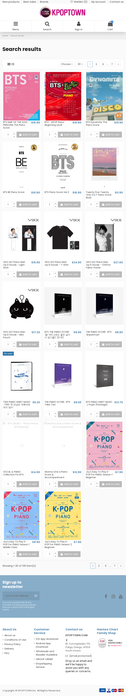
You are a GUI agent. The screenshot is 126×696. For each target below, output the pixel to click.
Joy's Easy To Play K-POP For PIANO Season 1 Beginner (99, 474)
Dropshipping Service (44, 665)
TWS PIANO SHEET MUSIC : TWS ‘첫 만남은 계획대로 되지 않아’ (17, 404)
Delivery (9, 648)
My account (98, 1)
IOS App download (47, 639)
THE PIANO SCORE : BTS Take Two (57, 403)
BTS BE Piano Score (13, 192)
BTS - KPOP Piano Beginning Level (54, 123)
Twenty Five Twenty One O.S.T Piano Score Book (98, 195)
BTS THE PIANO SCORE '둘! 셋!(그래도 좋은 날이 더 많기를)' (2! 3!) (57, 334)
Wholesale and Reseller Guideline (46, 652)
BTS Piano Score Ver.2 (57, 192)
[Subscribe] (36, 595)
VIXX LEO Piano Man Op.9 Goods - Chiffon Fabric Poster (98, 264)
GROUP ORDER (44, 659)
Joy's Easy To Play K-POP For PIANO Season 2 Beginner (58, 544)
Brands (44, 1)
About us (9, 635)
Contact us (117, 1)
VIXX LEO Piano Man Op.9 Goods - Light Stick (14, 264)
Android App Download (43, 645)
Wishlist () (80, 1)
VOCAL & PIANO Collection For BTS (13, 473)
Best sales (30, 1)
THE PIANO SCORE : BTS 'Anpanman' (99, 333)
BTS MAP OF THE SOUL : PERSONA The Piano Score (16, 124)
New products (11, 1)
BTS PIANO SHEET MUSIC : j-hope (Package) (99, 403)
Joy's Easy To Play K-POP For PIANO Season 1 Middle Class (16, 544)
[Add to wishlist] (19, 119)
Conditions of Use (15, 639)
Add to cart (30, 134)
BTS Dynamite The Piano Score (96, 123)
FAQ (6, 653)
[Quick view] (23, 119)
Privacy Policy (12, 644)
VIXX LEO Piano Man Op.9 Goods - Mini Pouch (14, 334)
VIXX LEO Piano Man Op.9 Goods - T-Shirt (57, 263)
